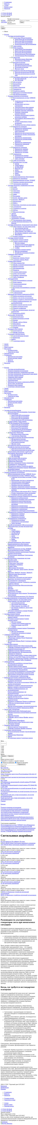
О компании (8, 355)
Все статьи (4, 780)
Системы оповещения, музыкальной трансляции (22, 225)
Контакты (7, 363)
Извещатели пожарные (14, 826)
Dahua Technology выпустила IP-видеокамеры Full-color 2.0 (18, 774)
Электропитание (13, 278)
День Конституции (6, 771)
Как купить (7, 348)
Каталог (6, 34)
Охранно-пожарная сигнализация (18, 96)
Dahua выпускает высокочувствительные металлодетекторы (19, 777)
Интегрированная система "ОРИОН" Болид (14, 825)
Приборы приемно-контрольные (21, 831)
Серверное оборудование (15, 254)
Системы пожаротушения (15, 238)
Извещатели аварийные (16, 829)
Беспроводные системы (16, 828)
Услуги (6, 345)
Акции (6, 344)
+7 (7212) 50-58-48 (6, 13)
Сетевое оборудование (14, 261)
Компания (4, 1086)
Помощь (3, 1089)
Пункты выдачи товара (15, 358)
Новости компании (8, 762)
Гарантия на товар (13, 352)
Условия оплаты (12, 350)
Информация (5, 1087)
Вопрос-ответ (8, 1104)
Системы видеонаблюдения (16, 36)
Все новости (4, 767)
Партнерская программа (15, 356)
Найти (3, 28)
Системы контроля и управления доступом (21, 185)
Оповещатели (25, 826)
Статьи (6, 1103)
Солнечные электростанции (16, 334)
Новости (10, 360)
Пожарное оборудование (15, 329)
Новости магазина (22, 762)
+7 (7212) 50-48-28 (6, 14)
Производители (9, 353)
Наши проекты (8, 347)
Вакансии (11, 361)
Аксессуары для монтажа (15, 315)
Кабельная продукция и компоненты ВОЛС (21, 294)
